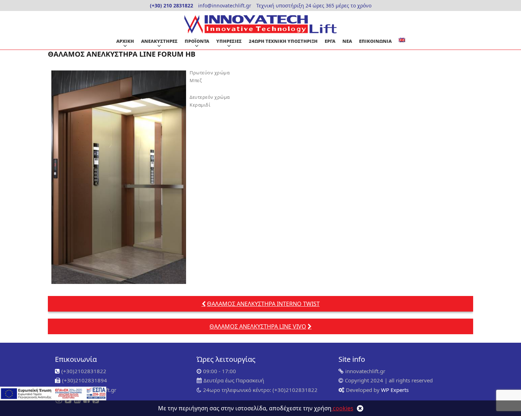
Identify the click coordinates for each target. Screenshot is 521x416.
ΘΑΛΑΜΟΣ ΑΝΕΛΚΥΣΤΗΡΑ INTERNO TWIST (263, 304)
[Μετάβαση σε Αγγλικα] (402, 40)
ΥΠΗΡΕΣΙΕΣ (229, 41)
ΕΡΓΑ (330, 41)
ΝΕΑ (347, 41)
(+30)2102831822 (83, 371)
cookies (342, 408)
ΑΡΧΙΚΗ (125, 41)
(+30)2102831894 (84, 380)
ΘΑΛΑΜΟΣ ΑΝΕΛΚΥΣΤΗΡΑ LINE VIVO (257, 326)
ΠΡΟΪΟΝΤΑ (197, 41)
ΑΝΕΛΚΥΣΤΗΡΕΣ (159, 41)
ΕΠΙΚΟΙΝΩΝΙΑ (375, 41)
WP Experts (394, 389)
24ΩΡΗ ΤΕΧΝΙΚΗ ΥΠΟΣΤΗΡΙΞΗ (283, 41)
